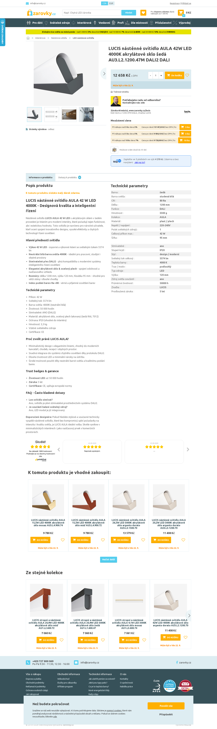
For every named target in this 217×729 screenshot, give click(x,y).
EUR (111, 3)
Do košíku (176, 75)
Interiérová (40, 38)
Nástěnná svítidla (59, 38)
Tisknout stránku (121, 92)
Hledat (128, 12)
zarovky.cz (185, 662)
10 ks (187, 140)
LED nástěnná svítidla (83, 38)
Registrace (175, 3)
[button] (185, 616)
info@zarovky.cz (38, 3)
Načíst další (108, 559)
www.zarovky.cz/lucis (139, 110)
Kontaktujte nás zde (134, 102)
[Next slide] (103, 73)
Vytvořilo (183, 725)
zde (55, 716)
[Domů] (28, 38)
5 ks (187, 134)
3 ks (187, 127)
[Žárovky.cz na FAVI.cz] (185, 686)
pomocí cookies (114, 710)
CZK (104, 3)
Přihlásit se (186, 3)
